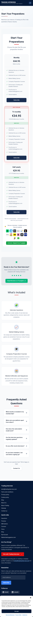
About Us (3, 503)
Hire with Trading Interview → (12, 554)
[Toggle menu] (30, 3)
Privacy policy (5, 494)
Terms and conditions (7, 492)
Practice (3, 521)
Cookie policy (5, 497)
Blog (2, 500)
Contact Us (24, 614)
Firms (2, 529)
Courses (3, 526)
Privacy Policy (18, 614)
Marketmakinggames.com (8, 537)
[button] (30, 598)
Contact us (4, 511)
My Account (4, 534)
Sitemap (3, 508)
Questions (4, 518)
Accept (16, 611)
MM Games (4, 524)
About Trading (5, 505)
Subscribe (17, 100)
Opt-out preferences (10, 614)
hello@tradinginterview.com (9, 489)
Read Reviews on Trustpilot (15, 281)
